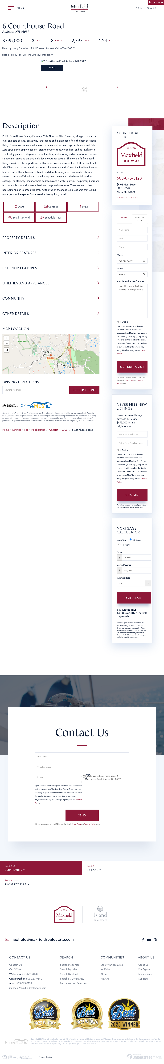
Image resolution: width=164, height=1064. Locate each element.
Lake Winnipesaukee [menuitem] (112, 964)
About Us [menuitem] (143, 964)
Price (119, 551)
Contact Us (122, 197)
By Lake (92, 870)
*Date (120, 255)
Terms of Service (89, 824)
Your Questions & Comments (132, 281)
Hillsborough (38, 429)
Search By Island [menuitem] (69, 974)
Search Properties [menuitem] (69, 964)
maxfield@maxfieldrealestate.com (41, 939)
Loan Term (122, 539)
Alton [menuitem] (104, 974)
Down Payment (124, 564)
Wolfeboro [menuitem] (106, 969)
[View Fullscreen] (6, 350)
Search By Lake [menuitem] (68, 969)
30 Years (137, 539)
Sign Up (151, 8)
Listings (16, 429)
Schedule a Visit (139, 219)
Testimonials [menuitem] (145, 974)
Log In (138, 8)
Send (82, 815)
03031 (65, 429)
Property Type (16, 884)
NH (26, 429)
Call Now (157, 2)
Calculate (134, 598)
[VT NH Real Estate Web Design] (144, 1056)
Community (13, 870)
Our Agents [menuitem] (144, 969)
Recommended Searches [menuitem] (73, 983)
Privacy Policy (129, 380)
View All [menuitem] (105, 978)
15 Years (126, 544)
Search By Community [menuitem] (72, 978)
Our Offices (15, 969)
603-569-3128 (30, 974)
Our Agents (134, 197)
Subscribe (132, 495)
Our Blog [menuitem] (143, 978)
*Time (120, 268)
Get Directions (84, 390)
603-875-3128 (129, 178)
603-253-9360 (34, 978)
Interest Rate (123, 577)
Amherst (53, 429)
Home (5, 429)
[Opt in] (82, 776)
